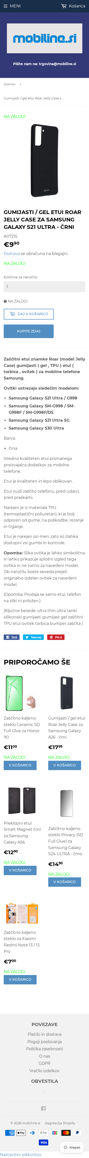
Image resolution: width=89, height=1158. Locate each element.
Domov (10, 84)
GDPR (44, 1063)
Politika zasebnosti (44, 1049)
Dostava (12, 253)
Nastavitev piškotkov (21, 1154)
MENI (15, 6)
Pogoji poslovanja (44, 1041)
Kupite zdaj (28, 331)
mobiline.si (31, 1123)
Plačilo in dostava (45, 1034)
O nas (44, 1056)
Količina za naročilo (20, 277)
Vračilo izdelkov (44, 1070)
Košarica (76, 6)
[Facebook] (43, 1109)
